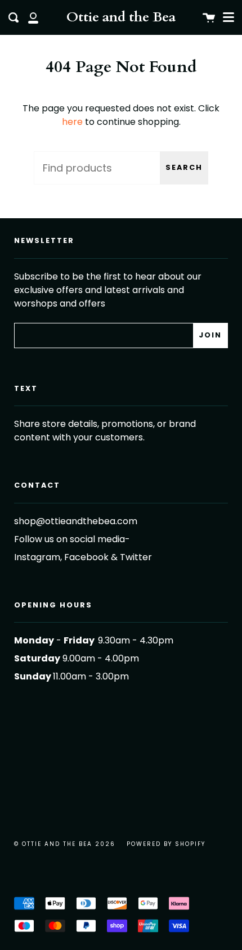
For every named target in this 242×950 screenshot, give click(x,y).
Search (184, 167)
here (72, 121)
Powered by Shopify (166, 844)
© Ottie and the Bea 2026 (64, 844)
